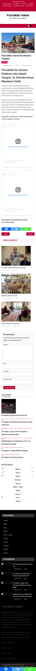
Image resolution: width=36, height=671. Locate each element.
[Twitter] (16, 227)
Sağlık (18, 490)
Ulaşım (18, 501)
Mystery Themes (28, 664)
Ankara (18, 469)
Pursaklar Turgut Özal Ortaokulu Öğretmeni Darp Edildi (22, 585)
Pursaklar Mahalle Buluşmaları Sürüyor (13, 267)
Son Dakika (16, 4)
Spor (18, 498)
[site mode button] (30, 26)
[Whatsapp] (26, 227)
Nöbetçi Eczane (7, 6)
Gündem (24, 4)
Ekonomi (18, 480)
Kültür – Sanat (8, 535)
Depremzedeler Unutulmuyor (10, 323)
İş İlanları (31, 4)
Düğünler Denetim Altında (9, 295)
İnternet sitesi (7, 379)
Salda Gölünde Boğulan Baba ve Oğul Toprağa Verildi (7, 234)
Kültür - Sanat (18, 487)
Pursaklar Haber (7, 4)
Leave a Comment (27, 65)
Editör (17, 65)
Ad (4, 363)
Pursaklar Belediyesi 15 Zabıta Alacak (31, 234)
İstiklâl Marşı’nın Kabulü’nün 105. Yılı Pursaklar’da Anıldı (22, 595)
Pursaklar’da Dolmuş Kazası (12, 457)
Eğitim (18, 476)
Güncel (4, 62)
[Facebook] (6, 227)
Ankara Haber (29, 6)
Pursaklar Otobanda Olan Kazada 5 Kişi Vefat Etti (21, 575)
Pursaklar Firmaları (19, 6)
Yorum (5, 344)
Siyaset (18, 494)
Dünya (18, 473)
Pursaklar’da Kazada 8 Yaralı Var (14, 415)
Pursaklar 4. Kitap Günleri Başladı (14, 451)
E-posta (6, 371)
